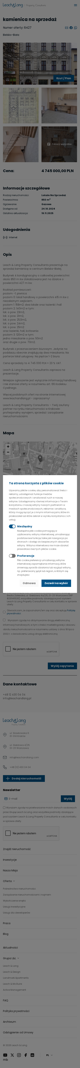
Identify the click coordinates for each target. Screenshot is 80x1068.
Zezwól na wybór (56, 583)
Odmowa (29, 583)
